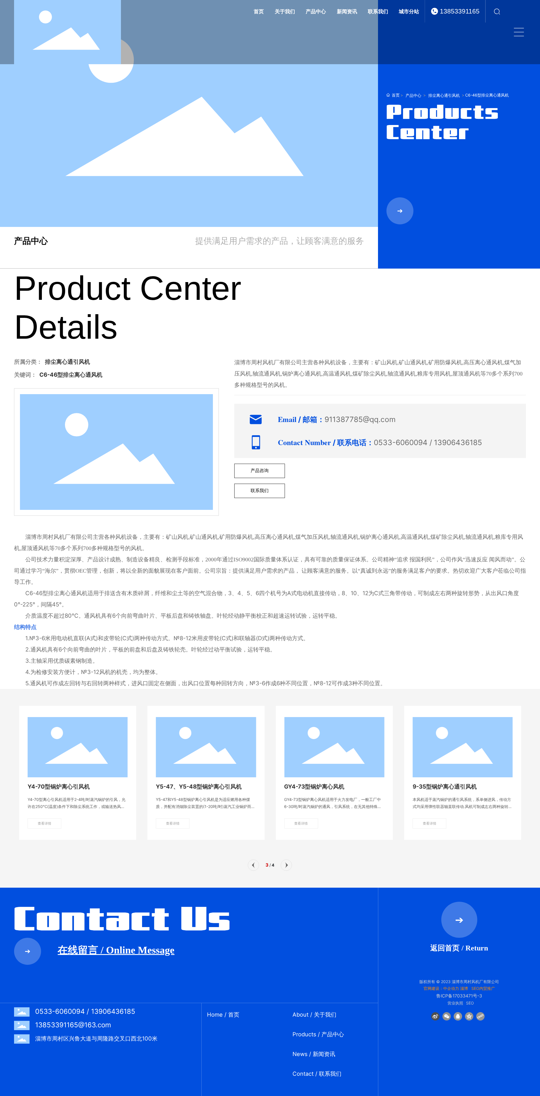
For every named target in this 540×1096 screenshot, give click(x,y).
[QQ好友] (458, 1016)
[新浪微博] (435, 1016)
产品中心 (413, 95)
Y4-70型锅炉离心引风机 (59, 786)
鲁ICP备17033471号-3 (459, 996)
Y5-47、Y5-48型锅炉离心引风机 (199, 786)
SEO (470, 1003)
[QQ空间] (469, 1016)
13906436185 (458, 442)
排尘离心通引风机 (444, 95)
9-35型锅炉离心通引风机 (444, 786)
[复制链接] (480, 1016)
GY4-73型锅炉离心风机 (314, 786)
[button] (253, 865)
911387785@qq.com (360, 419)
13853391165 (460, 11)
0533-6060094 (401, 442)
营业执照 (455, 1003)
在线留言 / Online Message (116, 950)
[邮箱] (533, 954)
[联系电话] (533, 967)
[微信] (446, 1016)
